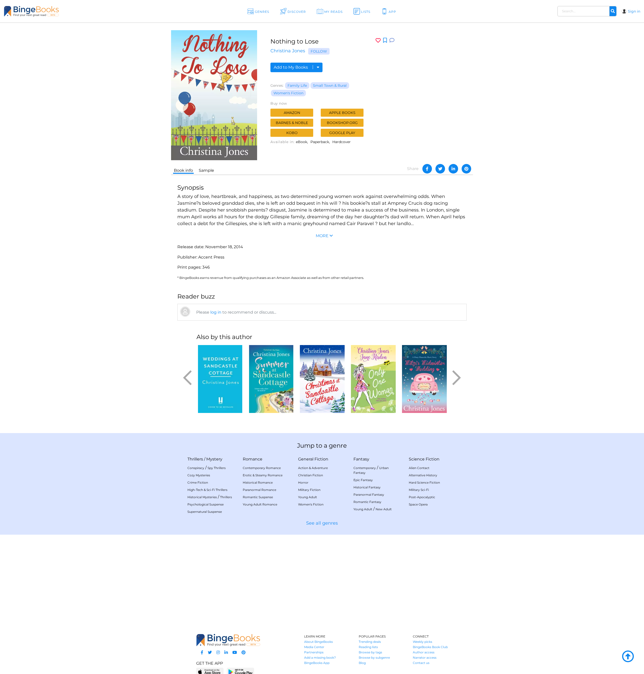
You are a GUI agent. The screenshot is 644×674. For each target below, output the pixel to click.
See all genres (322, 523)
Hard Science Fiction (424, 482)
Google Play (342, 133)
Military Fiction (309, 490)
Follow (319, 51)
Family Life (297, 85)
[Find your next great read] (63, 11)
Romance (252, 459)
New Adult (384, 509)
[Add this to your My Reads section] (385, 40)
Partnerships (314, 652)
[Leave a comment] (391, 40)
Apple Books (342, 112)
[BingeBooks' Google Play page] (240, 671)
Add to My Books (291, 67)
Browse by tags (370, 652)
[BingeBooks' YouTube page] (234, 652)
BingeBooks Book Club (430, 647)
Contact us (421, 663)
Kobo (292, 133)
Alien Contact (419, 468)
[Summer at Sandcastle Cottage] (271, 379)
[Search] (612, 11)
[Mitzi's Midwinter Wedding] (424, 379)
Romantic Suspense (258, 497)
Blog (362, 663)
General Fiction (313, 459)
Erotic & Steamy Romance (263, 475)
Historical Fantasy (367, 487)
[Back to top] (628, 656)
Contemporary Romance (262, 468)
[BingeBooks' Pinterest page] (244, 652)
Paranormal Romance (259, 490)
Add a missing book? (320, 657)
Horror (303, 482)
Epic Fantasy (363, 480)
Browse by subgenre (374, 657)
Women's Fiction (288, 93)
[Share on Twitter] (440, 169)
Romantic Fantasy (367, 502)
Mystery (214, 459)
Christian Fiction (310, 475)
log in (215, 312)
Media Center (314, 647)
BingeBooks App (317, 663)
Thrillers (195, 459)
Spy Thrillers (217, 468)
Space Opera (418, 504)
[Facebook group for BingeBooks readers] (202, 652)
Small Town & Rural (330, 85)
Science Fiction (424, 459)
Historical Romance (258, 482)
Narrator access (424, 657)
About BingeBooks (318, 642)
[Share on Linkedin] (453, 169)
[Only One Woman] (373, 379)
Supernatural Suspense (204, 512)
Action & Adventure (313, 468)
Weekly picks (422, 642)
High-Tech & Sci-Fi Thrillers (207, 490)
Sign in (634, 11)
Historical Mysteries (202, 497)
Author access (423, 652)
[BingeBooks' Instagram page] (218, 652)
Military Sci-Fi (419, 490)
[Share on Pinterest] (466, 169)
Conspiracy (195, 468)
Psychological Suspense (205, 504)
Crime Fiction (197, 482)
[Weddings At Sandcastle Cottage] (220, 379)
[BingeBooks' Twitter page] (210, 652)
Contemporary (364, 468)
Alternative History (423, 475)
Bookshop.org (342, 122)
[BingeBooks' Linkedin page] (226, 652)
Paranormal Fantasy (368, 494)
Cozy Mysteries (198, 475)
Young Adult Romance (260, 504)
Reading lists (368, 647)
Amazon (292, 112)
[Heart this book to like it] (378, 40)
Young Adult (307, 497)
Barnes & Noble (292, 122)
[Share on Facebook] (427, 169)
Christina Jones (287, 51)
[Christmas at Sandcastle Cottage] (322, 379)
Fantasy (361, 459)
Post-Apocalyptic (422, 497)
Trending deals (370, 642)
